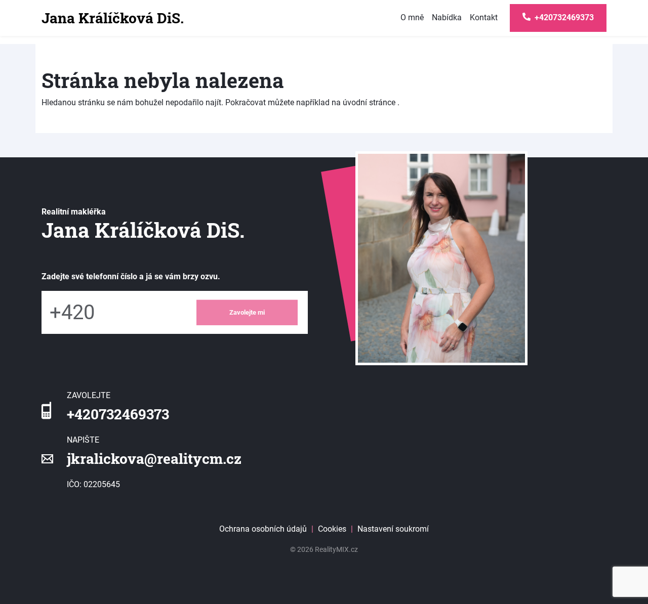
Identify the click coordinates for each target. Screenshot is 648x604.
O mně (412, 17)
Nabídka (447, 17)
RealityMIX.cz (336, 549)
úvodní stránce (369, 102)
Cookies (332, 529)
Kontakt (484, 17)
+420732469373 (118, 414)
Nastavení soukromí (393, 529)
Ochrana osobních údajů (263, 529)
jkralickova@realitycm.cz (154, 458)
